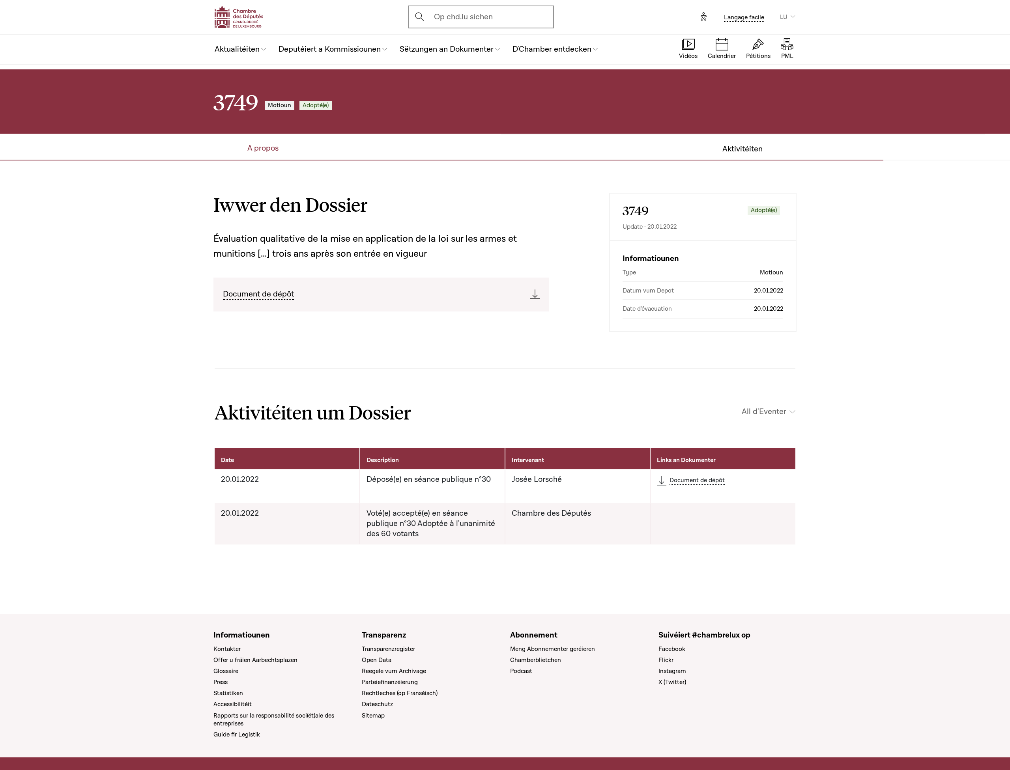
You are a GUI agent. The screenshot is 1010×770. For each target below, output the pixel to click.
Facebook (671, 649)
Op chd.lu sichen (463, 17)
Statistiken (228, 693)
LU (783, 17)
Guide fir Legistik (236, 734)
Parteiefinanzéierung (390, 682)
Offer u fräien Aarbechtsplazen (255, 660)
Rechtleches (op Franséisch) (400, 693)
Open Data (376, 660)
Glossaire (225, 671)
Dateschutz (377, 704)
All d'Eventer (764, 411)
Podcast (521, 671)
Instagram (672, 671)
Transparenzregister (388, 649)
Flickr (665, 660)
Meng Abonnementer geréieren (552, 649)
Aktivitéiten (742, 149)
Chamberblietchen (535, 660)
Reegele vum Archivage (394, 671)
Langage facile (744, 17)
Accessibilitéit (232, 704)
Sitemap (373, 716)
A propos (263, 148)
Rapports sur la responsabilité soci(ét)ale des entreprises (273, 719)
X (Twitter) (672, 682)
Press (220, 682)
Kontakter (227, 649)
